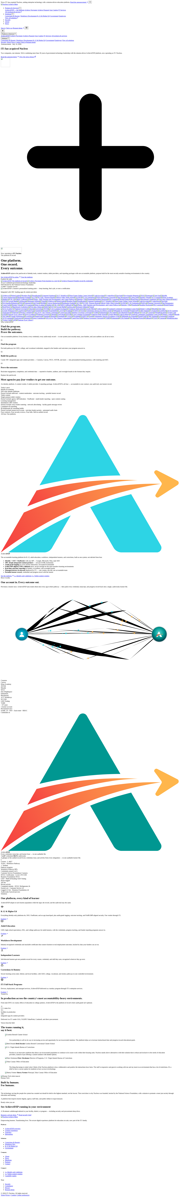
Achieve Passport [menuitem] (43, 10)
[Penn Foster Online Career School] (80, 295)
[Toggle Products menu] (19, 8)
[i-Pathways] (5, 295)
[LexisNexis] (20, 311)
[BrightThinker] (123, 299)
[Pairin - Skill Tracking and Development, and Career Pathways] (53, 299)
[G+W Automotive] (88, 297)
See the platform (6, 576)
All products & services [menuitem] (13, 12)
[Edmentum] (102, 312)
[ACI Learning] (155, 297)
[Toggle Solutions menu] (12, 14)
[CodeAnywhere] (98, 295)
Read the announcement (78, 2)
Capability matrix (10, 1176)
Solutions (8, 14)
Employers (58, 40)
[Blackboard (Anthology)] (148, 299)
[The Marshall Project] (124, 312)
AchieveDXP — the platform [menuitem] (14, 10)
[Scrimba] (67, 311)
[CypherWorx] (109, 295)
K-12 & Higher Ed (39, 40)
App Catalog (39, 36)
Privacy (7, 1188)
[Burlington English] (23, 297)
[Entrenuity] (148, 295)
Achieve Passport (28, 36)
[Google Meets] (89, 309)
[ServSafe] (118, 295)
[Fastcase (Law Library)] (14, 314)
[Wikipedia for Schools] (120, 311)
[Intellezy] (4, 299)
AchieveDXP (5, 36)
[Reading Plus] (25, 295)
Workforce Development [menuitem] (28, 16)
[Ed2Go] (98, 297)
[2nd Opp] (156, 295)
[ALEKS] (77, 297)
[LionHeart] (162, 311)
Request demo (18, 28)
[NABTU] (75, 311)
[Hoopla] (44, 311)
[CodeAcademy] (101, 309)
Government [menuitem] (54, 16)
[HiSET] (174, 299)
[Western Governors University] (81, 312)
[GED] (3, 314)
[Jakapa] (30, 309)
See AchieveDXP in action (10, 277)
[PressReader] (35, 295)
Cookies (13, 1195)
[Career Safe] (133, 297)
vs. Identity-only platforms (23, 576)
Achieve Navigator (16, 36)
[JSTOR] (45, 309)
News (7, 24)
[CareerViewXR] (64, 312)
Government (50, 40)
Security (7, 20)
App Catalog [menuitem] (53, 10)
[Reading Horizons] (100, 299)
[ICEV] (3, 301)
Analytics (8, 1132)
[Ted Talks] (161, 309)
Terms (3, 1195)
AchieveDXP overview (13, 1129)
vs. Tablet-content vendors (40, 576)
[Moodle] (153, 309)
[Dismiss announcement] (90, 2)
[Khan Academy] (167, 297)
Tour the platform (27, 277)
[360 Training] (144, 311)
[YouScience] (5, 312)
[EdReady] (136, 312)
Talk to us (9, 28)
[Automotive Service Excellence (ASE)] (98, 311)
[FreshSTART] (133, 311)
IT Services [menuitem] (62, 10)
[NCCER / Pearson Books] (45, 297)
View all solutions (68, 40)
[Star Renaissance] (122, 297)
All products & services (59, 36)
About (7, 22)
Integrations (9, 1134)
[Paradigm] (90, 299)
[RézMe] (163, 295)
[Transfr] (43, 301)
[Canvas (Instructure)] (8, 297)
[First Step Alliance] (164, 299)
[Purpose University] (109, 297)
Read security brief (25, 1115)
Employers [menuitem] (62, 16)
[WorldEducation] (160, 312)
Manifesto (8, 1160)
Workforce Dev (10, 1144)
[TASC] (143, 312)
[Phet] (30, 299)
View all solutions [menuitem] (11, 18)
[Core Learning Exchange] (58, 309)
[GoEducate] (21, 301)
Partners (7, 1162)
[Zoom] (82, 311)
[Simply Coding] (144, 309)
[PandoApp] (29, 311)
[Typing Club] (171, 312)
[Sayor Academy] (7, 309)
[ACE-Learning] (172, 311)
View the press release (26, 57)
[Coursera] (150, 312)
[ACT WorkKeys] (61, 295)
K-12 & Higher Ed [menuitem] (43, 16)
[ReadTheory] (134, 299)
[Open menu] (26, 27)
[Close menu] (3, 30)
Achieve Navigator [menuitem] (31, 10)
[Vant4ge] (37, 311)
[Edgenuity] (14, 312)
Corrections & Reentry (8, 40)
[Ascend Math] (11, 301)
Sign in (3, 28)
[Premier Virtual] (144, 297)
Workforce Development (24, 40)
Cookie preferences (23, 1195)
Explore (3, 919)
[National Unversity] (20, 309)
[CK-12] (11, 299)
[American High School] (75, 309)
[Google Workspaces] (8, 311)
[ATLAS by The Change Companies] (45, 312)
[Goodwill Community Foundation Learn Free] (123, 309)
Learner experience (11, 1130)
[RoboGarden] (15, 295)
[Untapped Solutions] (47, 295)
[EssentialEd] (52, 311)
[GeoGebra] (38, 309)
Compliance (9, 1186)
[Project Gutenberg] (26, 312)
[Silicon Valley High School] (64, 297)
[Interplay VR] (80, 299)
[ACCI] (33, 297)
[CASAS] (60, 311)
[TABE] (95, 312)
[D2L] (142, 295)
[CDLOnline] (112, 312)
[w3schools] (153, 311)
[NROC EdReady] (21, 299)
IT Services (47, 36)
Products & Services (11, 8)
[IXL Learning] (112, 299)
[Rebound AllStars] (33, 301)
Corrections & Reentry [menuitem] (12, 16)
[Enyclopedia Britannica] (131, 295)
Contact (18, 42)
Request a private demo (9, 1115)
